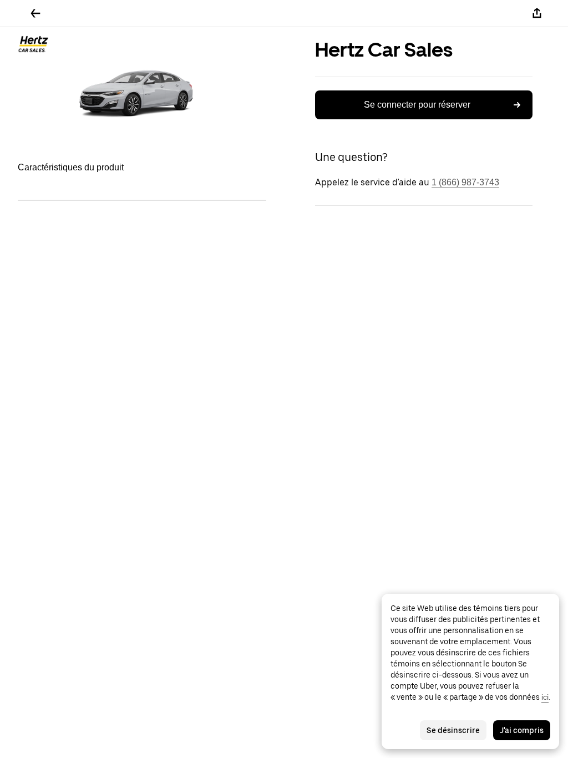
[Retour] (35, 13)
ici (545, 697)
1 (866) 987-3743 (465, 182)
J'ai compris (522, 730)
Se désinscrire (453, 730)
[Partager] (537, 13)
